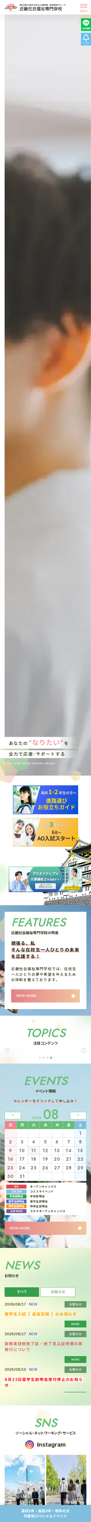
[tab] (40, 1057)
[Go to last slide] (7, 1050)
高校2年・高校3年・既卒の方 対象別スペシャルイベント (47, 1513)
